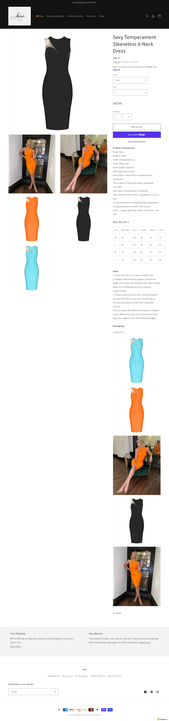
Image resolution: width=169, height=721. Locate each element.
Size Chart (117, 103)
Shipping (116, 62)
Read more (145, 642)
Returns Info (67, 676)
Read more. (15, 646)
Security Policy (114, 676)
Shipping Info (54, 676)
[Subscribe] (55, 691)
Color (115, 75)
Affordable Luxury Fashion (82, 715)
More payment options (136, 141)
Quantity (116, 111)
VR (100, 715)
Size (114, 87)
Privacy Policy (82, 676)
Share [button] (118, 613)
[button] (147, 16)
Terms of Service (98, 676)
